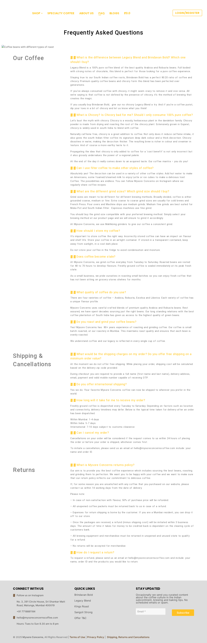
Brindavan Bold (83, 594)
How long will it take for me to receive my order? (110, 400)
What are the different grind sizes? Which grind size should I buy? (122, 191)
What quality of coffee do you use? (101, 292)
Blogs (114, 13)
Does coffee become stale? (95, 256)
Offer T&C (80, 618)
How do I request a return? (95, 552)
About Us (86, 13)
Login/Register (187, 13)
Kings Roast (81, 606)
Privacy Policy (95, 637)
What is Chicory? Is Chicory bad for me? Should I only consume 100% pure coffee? (134, 115)
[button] (132, 59)
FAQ (101, 13)
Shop (36, 13)
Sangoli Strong (83, 612)
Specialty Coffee (60, 13)
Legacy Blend (82, 600)
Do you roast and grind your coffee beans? (106, 321)
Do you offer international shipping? (101, 384)
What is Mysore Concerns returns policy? (105, 465)
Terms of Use (77, 637)
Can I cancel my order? (92, 432)
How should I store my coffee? (98, 230)
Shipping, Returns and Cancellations (127, 637)
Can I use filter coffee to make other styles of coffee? (115, 168)
